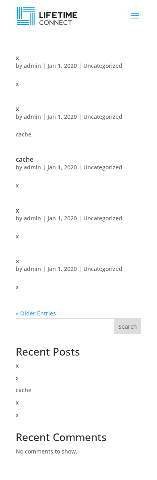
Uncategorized (102, 65)
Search (127, 326)
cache (24, 159)
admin (32, 65)
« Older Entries (36, 313)
